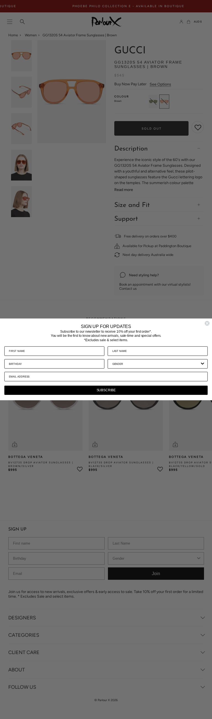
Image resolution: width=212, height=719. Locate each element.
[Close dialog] (207, 323)
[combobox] (156, 364)
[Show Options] (202, 364)
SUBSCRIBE (106, 390)
